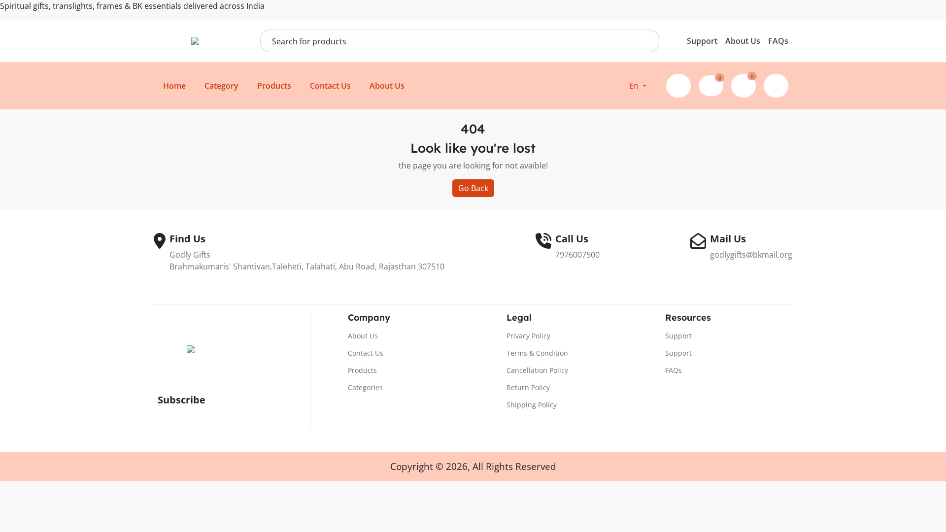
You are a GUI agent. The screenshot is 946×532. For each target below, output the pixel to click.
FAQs (778, 40)
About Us (742, 40)
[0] (711, 84)
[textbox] (453, 41)
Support (702, 40)
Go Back (473, 188)
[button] (637, 86)
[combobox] (453, 41)
